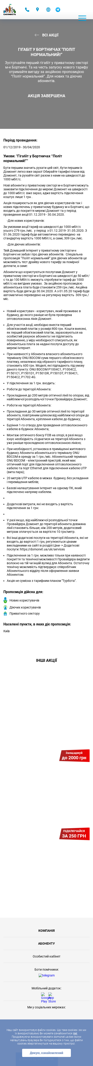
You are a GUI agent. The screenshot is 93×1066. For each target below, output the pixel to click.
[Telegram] (58, 11)
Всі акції (49, 35)
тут (75, 1033)
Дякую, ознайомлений (46, 1053)
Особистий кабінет (46, 956)
